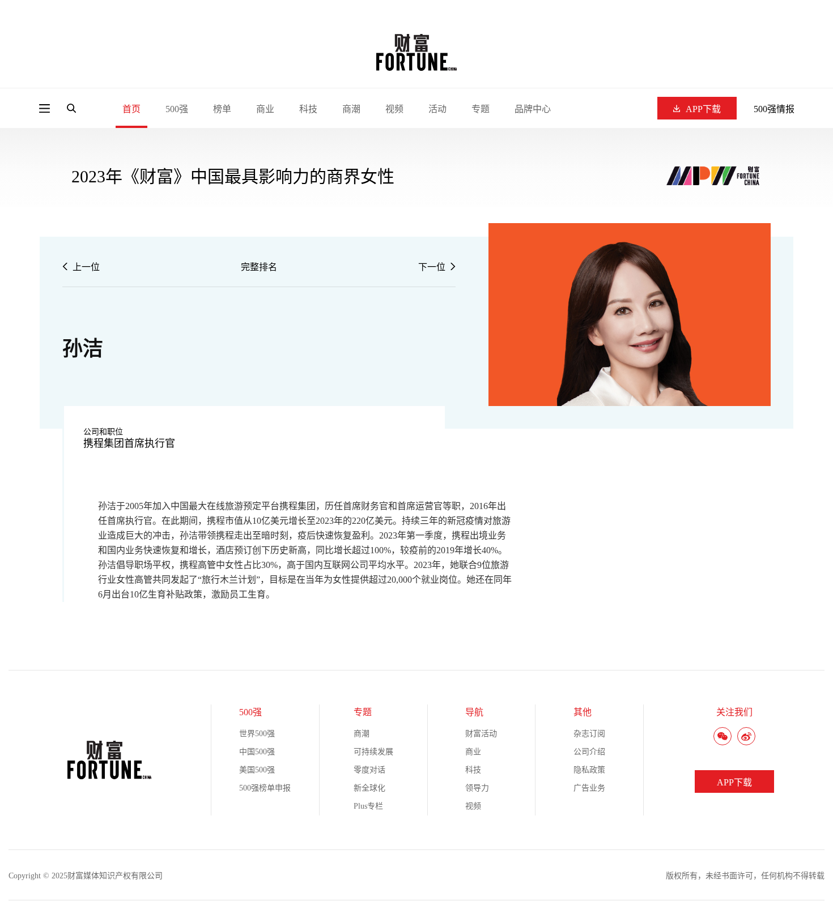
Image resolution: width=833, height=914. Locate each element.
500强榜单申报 (265, 788)
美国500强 (257, 770)
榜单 (222, 109)
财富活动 (481, 733)
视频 (394, 109)
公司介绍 (589, 752)
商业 (265, 109)
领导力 (477, 788)
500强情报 (774, 109)
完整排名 (259, 267)
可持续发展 (373, 752)
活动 (437, 109)
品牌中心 (533, 109)
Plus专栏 (368, 806)
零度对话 (369, 770)
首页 (131, 109)
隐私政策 (589, 770)
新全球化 (369, 788)
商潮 (351, 109)
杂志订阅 (589, 733)
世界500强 (257, 733)
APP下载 (703, 109)
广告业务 (589, 788)
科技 (308, 109)
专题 (480, 109)
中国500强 (257, 752)
